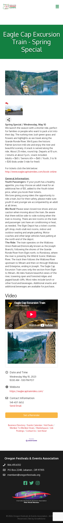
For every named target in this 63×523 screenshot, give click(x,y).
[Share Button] (8, 119)
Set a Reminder (31, 415)
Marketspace (42, 428)
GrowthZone (39, 518)
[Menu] (57, 6)
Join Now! (42, 431)
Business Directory (16, 425)
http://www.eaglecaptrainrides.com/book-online (31, 171)
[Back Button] (6, 103)
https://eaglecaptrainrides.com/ (26, 391)
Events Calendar (34, 425)
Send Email (15, 405)
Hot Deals (48, 425)
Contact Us (31, 431)
